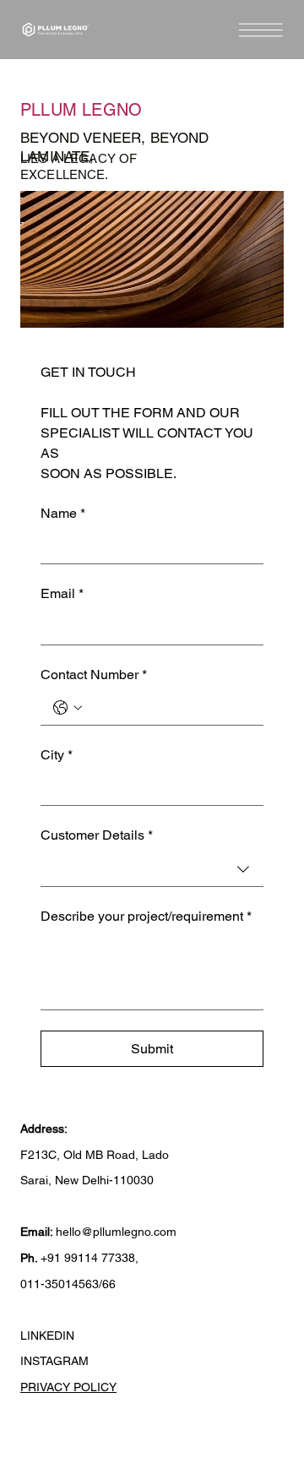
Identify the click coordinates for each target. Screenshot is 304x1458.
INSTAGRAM (54, 1361)
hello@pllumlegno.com (116, 1231)
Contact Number (94, 674)
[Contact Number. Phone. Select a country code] (67, 708)
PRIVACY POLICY (68, 1387)
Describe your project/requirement (146, 916)
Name (63, 513)
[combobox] (152, 869)
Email (62, 593)
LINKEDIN (47, 1335)
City (57, 755)
